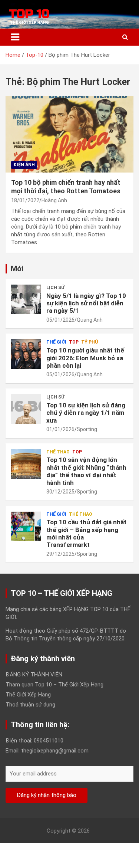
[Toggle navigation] (15, 37)
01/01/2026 (60, 429)
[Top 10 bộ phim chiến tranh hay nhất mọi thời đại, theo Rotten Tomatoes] (69, 134)
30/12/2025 (60, 492)
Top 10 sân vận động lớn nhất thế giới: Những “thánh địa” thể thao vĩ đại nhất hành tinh (86, 471)
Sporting (87, 429)
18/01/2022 (25, 200)
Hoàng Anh (54, 200)
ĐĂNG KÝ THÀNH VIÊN (34, 674)
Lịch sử (55, 287)
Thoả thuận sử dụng (30, 704)
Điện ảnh (24, 164)
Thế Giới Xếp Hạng (28, 694)
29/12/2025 (60, 554)
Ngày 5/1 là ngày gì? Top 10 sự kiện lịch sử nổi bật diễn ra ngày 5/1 (86, 303)
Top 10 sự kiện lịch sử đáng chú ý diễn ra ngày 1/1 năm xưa (85, 412)
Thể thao (58, 452)
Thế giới (56, 342)
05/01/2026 (60, 320)
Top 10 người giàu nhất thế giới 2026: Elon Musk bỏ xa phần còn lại (85, 358)
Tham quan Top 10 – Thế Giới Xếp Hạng (54, 684)
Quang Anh (90, 320)
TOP (74, 342)
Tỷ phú (89, 342)
